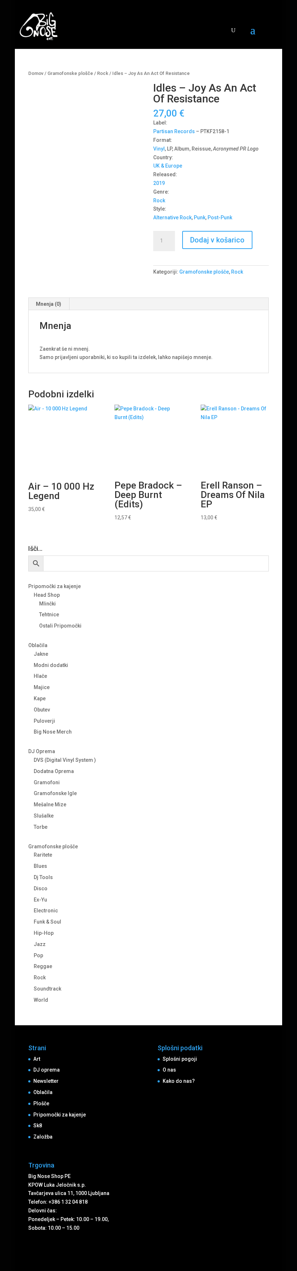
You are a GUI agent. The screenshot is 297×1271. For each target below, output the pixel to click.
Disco (40, 888)
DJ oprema (46, 1070)
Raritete (43, 855)
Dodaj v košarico (217, 240)
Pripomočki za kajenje (54, 586)
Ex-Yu (40, 900)
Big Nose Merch (53, 732)
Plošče (41, 1103)
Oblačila (37, 645)
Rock (102, 73)
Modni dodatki (51, 665)
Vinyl (159, 149)
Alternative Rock (172, 217)
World (41, 1000)
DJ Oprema (41, 751)
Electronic (46, 910)
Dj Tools (43, 877)
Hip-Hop (44, 933)
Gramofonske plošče (70, 73)
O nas (169, 1070)
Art (36, 1059)
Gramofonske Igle (55, 793)
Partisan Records (174, 131)
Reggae (43, 966)
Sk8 (37, 1125)
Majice (42, 687)
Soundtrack (47, 989)
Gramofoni (47, 782)
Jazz (40, 944)
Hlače (40, 676)
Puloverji (44, 721)
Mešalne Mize (50, 804)
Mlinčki (47, 604)
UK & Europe (167, 166)
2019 (159, 183)
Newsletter (46, 1081)
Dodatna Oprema (54, 771)
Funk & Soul (47, 922)
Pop (38, 955)
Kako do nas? (179, 1081)
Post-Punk (220, 217)
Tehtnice (49, 614)
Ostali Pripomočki (60, 626)
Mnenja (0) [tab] (48, 304)
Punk (199, 217)
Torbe (40, 827)
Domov (35, 73)
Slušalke (44, 816)
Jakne (41, 654)
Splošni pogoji (180, 1059)
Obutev (42, 710)
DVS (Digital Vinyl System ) (65, 760)
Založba (43, 1137)
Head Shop (47, 595)
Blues (40, 866)
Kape (40, 698)
